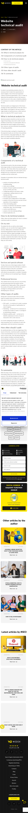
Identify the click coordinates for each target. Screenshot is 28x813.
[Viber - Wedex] (19, 803)
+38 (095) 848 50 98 (14, 794)
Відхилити (14, 423)
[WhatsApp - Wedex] (9, 803)
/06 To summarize (7, 73)
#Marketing (7, 546)
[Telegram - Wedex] (14, 803)
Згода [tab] (4, 392)
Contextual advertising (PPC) (14, 760)
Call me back (17, 3)
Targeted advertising (14, 763)
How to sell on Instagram (13, 616)
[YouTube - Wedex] (21, 751)
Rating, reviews (14, 747)
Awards (14, 780)
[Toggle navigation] (26, 3)
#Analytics (17, 429)
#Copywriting (8, 433)
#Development (19, 433)
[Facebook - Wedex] (11, 751)
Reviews (14, 783)
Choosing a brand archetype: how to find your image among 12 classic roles (13, 551)
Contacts (14, 768)
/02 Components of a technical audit (13, 56)
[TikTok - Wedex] (6, 751)
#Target (10, 429)
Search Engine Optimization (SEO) (14, 757)
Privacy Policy (14, 777)
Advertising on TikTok (14, 765)
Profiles (14, 789)
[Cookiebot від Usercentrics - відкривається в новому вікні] (20, 389)
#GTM (17, 437)
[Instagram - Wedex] (16, 751)
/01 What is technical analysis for (12, 53)
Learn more (19, 479)
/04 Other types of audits (10, 67)
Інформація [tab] (13, 392)
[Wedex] (6, 3)
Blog (14, 771)
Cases (14, 774)
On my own (7, 61)
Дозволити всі (14, 418)
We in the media (14, 786)
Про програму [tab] (22, 392)
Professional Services (10, 64)
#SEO (4, 29)
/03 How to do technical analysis (12, 59)
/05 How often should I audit (11, 70)
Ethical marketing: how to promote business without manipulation (13, 585)
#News (11, 437)
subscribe (15, 508)
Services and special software (12, 62)
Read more (13, 555)
